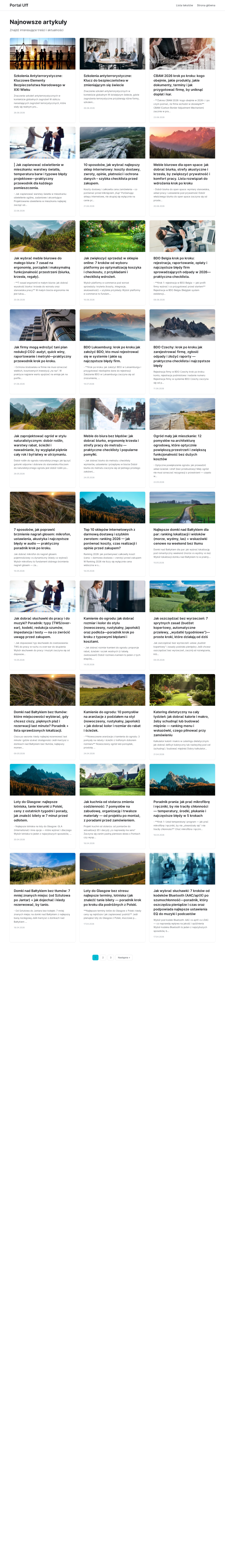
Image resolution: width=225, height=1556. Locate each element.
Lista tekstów (184, 5)
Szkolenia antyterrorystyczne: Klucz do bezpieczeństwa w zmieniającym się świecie (108, 80)
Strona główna (206, 5)
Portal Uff (19, 5)
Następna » (124, 957)
